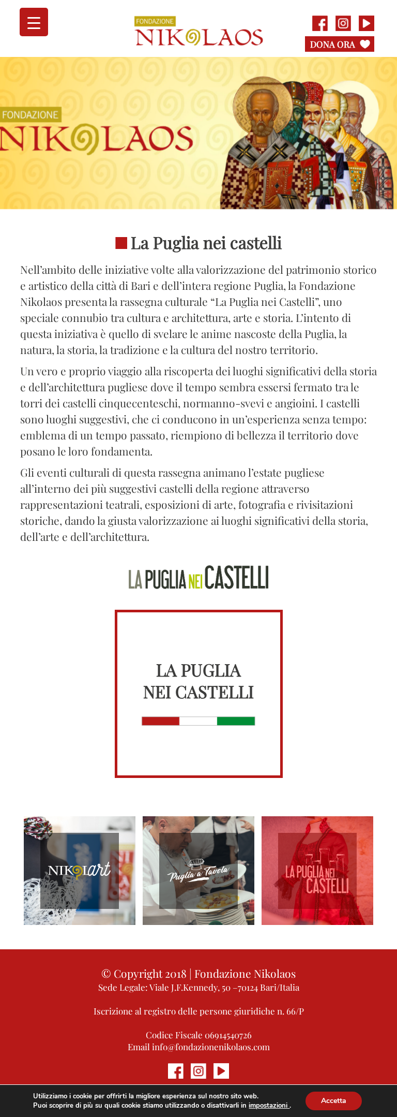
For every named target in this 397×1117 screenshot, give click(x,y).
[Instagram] (343, 23)
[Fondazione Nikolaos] (198, 29)
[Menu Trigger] (34, 22)
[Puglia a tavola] (198, 871)
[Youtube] (366, 23)
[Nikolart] (79, 871)
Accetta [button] (333, 1101)
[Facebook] (320, 23)
